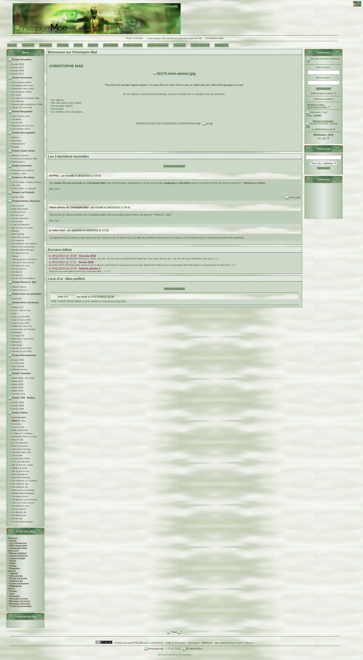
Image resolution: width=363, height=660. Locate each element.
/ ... (282, 197)
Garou (12, 540)
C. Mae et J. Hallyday (22, 433)
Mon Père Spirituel (20, 237)
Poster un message (174, 289)
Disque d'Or (17, 307)
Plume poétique (18, 553)
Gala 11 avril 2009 (20, 316)
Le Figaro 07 (17, 335)
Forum (13, 591)
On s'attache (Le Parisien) (24, 480)
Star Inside (16, 345)
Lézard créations (18, 555)
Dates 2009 (17, 387)
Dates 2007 (17, 381)
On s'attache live (19, 487)
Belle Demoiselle (19, 209)
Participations (18, 144)
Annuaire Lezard (18, 598)
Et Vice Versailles (20, 218)
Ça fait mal (16, 275)
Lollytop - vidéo (19, 173)
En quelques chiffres (21, 92)
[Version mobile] (328, 137)
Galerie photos (18, 287)
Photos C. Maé (28, 282)
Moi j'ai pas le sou (20, 471)
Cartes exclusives (19, 583)
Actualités (26, 59)
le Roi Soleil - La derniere (23, 188)
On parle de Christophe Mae (25, 98)
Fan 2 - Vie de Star (20, 310)
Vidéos (24, 412)
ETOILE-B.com (122, 643)
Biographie (26, 111)
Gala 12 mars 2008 (21, 320)
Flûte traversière (18, 545)
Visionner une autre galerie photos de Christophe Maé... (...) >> (79, 271)
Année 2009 (17, 409)
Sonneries (16, 298)
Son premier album (20, 129)
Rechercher (323, 168)
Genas (13, 566)
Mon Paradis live (19, 474)
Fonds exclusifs (18, 578)
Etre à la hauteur (19, 446)
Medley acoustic (19, 468)
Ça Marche (16, 272)
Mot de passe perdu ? (323, 93)
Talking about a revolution (24, 259)
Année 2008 (17, 70)
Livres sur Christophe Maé (24, 158)
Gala (14, 313)
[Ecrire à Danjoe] (319, 137)
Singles (15, 147)
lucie (84, 296)
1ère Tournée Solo (20, 116)
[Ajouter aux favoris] (324, 137)
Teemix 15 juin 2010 (21, 348)
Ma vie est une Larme (22, 228)
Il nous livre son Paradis (23, 329)
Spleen (15, 256)
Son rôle (15, 185)
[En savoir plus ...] (194, 648)
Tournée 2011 (18, 394)
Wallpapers (15, 586)
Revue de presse (29, 302)
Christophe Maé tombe (22, 88)
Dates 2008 (17, 384)
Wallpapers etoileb (254, 183)
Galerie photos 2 (19, 290)
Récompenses (28, 355)
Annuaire (14, 596)
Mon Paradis (17, 234)
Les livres (16, 119)
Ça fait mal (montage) (22, 521)
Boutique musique (19, 601)
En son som (17, 215)
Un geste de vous (20, 265)
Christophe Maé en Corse (24, 436)
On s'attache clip (19, 484)
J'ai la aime (17, 221)
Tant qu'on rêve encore (22, 262)
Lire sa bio (16, 122)
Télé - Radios (27, 397)
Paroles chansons (30, 201)
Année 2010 (17, 74)
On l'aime (16, 95)
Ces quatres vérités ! (21, 82)
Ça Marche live (18, 515)
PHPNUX (207, 643)
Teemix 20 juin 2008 (21, 351)
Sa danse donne (19, 253)
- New (19, 421)
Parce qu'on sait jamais (22, 247)
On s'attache (17, 101)
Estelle (70, 175)
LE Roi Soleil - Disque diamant (26, 182)
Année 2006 (17, 64)
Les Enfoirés (27, 192)
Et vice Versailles (19, 443)
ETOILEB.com (140, 643)
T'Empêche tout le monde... (25, 499)
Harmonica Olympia (21, 449)
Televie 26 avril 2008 (21, 107)
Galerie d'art (16, 581)
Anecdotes (26, 77)
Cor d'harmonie (18, 543)
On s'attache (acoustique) (24, 243)
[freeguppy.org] (154, 648)
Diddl (12, 563)
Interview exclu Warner (22, 170)
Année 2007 (17, 67)
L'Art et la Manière (20, 224)
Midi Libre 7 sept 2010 (22, 339)
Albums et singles (20, 155)
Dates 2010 (17, 390)
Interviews (26, 165)
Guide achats (27, 150)
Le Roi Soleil (27, 177)
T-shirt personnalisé (20, 606)
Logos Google (17, 558)
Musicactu (16, 342)
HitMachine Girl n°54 (21, 326)
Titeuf (12, 561)
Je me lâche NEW (20, 458)
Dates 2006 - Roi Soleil (22, 378)
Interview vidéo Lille (21, 452)
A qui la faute (18, 206)
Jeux (12, 593)
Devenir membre (323, 99)
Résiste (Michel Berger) (22, 250)
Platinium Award (19, 369)
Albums (15, 137)
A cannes (16, 424)
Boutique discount (19, 603)
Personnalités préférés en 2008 (27, 104)
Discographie (27, 132)
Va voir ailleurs (18, 269)
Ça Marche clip (18, 512)
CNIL (168, 643)
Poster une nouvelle (174, 166)
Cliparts (13, 573)
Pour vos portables (30, 294)
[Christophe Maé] (97, 33)
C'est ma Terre (18, 212)
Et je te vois (17, 439)
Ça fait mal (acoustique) (23, 278)
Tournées (25, 373)
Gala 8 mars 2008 (20, 323)
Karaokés (16, 140)
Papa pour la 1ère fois (22, 125)
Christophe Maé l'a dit (22, 85)
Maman (15, 231)
